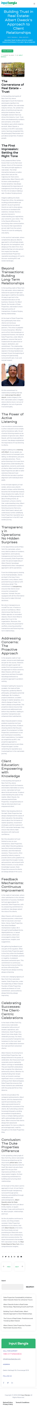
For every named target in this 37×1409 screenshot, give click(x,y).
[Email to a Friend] (21, 1256)
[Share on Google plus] (14, 1256)
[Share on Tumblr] (12, 1256)
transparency (17, 586)
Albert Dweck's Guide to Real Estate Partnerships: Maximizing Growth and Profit (19, 1266)
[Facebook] (3, 1383)
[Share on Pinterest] (18, 1256)
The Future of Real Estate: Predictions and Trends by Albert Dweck (6, 1266)
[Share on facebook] (3, 1256)
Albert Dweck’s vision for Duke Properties (10, 1202)
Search (3, 1280)
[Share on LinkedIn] (9, 1256)
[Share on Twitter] (6, 1256)
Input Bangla (25, 1395)
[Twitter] (8, 1383)
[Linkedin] (12, 1383)
